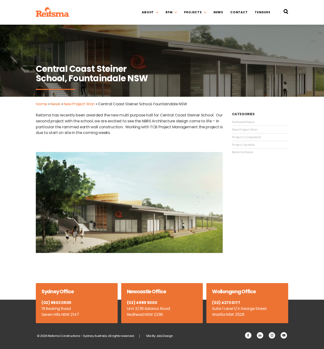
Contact (239, 12)
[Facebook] (248, 335)
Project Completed (246, 137)
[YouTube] (284, 335)
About (148, 12)
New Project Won (79, 104)
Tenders (262, 12)
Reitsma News (242, 152)
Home (41, 104)
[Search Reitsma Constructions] (285, 12)
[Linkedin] (260, 335)
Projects (193, 12)
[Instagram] (272, 335)
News (218, 12)
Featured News (243, 122)
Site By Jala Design (159, 336)
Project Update (243, 145)
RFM (169, 12)
